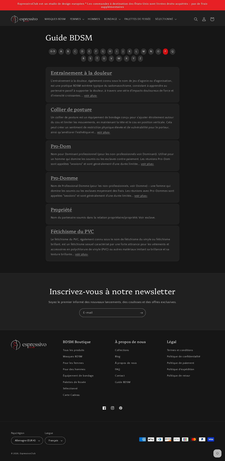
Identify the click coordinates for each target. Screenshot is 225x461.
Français (53, 440)
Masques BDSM (72, 356)
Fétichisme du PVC (72, 231)
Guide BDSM (122, 382)
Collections (122, 350)
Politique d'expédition (180, 369)
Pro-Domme (64, 177)
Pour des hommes (74, 369)
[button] (77, 19)
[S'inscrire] (141, 312)
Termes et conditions (180, 350)
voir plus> (90, 95)
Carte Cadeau (71, 395)
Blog (117, 356)
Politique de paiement (180, 363)
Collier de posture (71, 109)
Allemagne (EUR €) (25, 440)
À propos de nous (126, 363)
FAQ (117, 369)
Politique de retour (178, 375)
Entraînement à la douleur (81, 72)
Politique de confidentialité (183, 356)
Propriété (61, 209)
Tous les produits (73, 350)
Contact (120, 375)
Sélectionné (70, 388)
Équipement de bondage (78, 375)
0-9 (52, 51)
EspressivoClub (28, 453)
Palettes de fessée (74, 382)
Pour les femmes (73, 363)
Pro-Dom (61, 146)
